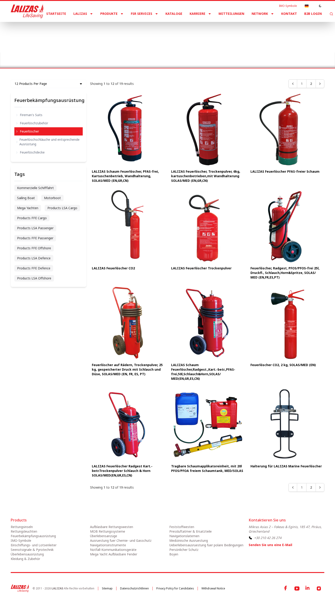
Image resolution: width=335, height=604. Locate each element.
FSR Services (141, 13)
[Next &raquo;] (320, 83)
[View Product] (128, 129)
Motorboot (52, 198)
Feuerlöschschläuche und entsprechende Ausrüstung (49, 141)
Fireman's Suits (31, 115)
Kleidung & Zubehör (25, 559)
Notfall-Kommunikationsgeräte (113, 549)
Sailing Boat (26, 198)
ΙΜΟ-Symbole (288, 6)
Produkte (109, 13)
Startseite (56, 13)
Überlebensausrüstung (27, 554)
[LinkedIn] (307, 588)
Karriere (197, 13)
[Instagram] (318, 588)
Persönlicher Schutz (183, 549)
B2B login (313, 13)
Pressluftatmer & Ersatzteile (190, 531)
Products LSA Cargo (62, 208)
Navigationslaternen (184, 536)
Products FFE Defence (33, 268)
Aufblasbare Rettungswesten (111, 527)
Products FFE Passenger (35, 238)
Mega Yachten (27, 208)
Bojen (173, 554)
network (260, 13)
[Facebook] (286, 588)
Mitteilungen (231, 13)
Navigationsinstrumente (108, 545)
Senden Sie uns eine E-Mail (270, 545)
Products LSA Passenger (35, 228)
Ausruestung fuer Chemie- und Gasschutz (121, 540)
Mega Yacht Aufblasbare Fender (113, 554)
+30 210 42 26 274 (267, 538)
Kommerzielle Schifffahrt (35, 188)
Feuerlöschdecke (32, 152)
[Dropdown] (306, 6)
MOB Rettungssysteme (107, 531)
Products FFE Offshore (34, 248)
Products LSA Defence (34, 258)
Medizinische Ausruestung (188, 540)
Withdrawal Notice (213, 588)
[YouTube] (296, 588)
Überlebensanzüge (103, 536)
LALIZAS (80, 13)
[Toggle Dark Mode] (320, 6)
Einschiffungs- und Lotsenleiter (34, 545)
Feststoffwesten (181, 527)
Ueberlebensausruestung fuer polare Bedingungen (206, 545)
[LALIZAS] (27, 11)
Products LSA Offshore (34, 278)
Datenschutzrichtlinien (134, 588)
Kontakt (289, 13)
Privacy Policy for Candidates (175, 588)
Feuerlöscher (29, 131)
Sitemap (107, 588)
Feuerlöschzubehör (34, 123)
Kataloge (173, 13)
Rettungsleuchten (24, 531)
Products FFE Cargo (32, 218)
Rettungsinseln (22, 527)
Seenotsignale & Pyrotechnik (32, 549)
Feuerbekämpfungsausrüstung (78, 56)
